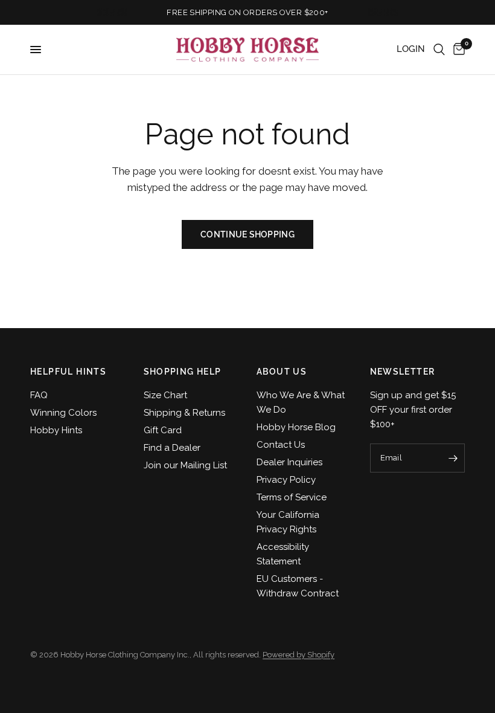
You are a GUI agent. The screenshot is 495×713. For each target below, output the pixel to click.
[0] (457, 49)
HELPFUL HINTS (68, 371)
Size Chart (165, 395)
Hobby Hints (56, 430)
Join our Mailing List (185, 465)
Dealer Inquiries (289, 462)
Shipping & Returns (184, 412)
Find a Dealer (172, 447)
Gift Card (163, 430)
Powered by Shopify (298, 654)
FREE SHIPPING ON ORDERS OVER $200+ (247, 12)
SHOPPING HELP (183, 371)
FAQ (39, 395)
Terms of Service (292, 497)
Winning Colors (63, 412)
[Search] (439, 49)
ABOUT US (282, 371)
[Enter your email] (453, 458)
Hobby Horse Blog (296, 427)
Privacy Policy (286, 479)
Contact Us (281, 444)
